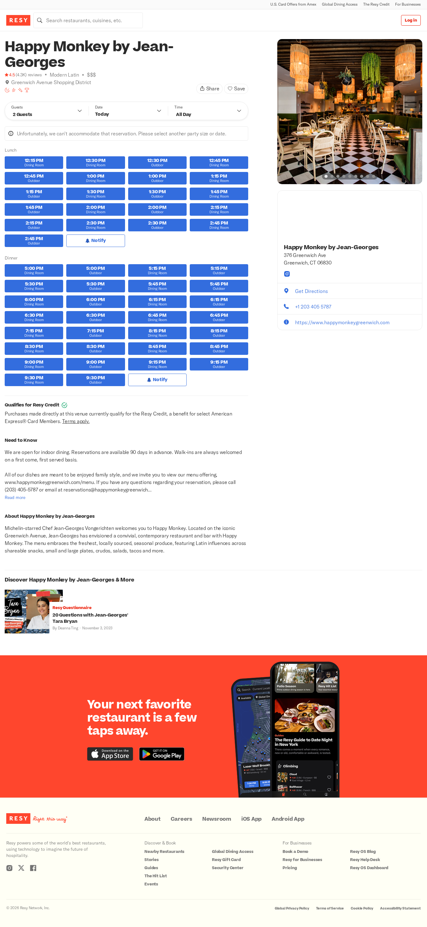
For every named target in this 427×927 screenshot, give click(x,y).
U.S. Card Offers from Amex (293, 4)
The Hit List (155, 876)
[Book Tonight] (7, 90)
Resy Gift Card (226, 860)
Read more (15, 497)
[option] (349, 111)
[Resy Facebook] (33, 868)
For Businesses (408, 4)
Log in (411, 20)
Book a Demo (295, 851)
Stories (151, 860)
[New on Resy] (20, 90)
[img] (7, 82)
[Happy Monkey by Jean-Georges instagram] (287, 274)
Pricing (290, 868)
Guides (151, 868)
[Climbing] (13, 90)
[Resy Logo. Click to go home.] (18, 20)
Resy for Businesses (302, 860)
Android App (288, 819)
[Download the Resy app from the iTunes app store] (110, 754)
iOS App (251, 819)
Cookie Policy (362, 908)
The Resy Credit (376, 4)
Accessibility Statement (400, 908)
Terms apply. (75, 421)
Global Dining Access (340, 4)
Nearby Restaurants (164, 851)
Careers (181, 819)
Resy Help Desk (365, 860)
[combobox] (88, 20)
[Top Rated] (26, 90)
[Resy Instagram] (9, 868)
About (152, 819)
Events (151, 884)
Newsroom (216, 819)
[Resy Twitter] (21, 868)
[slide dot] (326, 176)
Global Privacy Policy (292, 908)
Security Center (228, 868)
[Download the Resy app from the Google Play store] (162, 754)
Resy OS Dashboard (369, 868)
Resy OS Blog (363, 851)
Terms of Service (330, 908)
